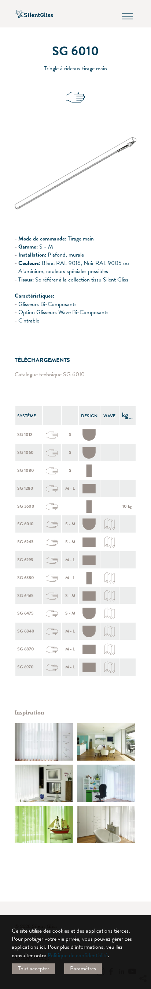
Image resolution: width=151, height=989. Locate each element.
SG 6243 (25, 541)
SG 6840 (25, 631)
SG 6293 (25, 559)
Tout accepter (33, 968)
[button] (143, 912)
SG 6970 (25, 667)
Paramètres (83, 968)
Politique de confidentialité (78, 955)
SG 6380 (25, 577)
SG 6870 (25, 649)
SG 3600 (25, 506)
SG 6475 (25, 613)
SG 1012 (24, 434)
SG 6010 (25, 523)
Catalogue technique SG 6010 (50, 374)
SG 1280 (25, 488)
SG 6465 (25, 595)
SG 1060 (25, 452)
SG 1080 (25, 470)
